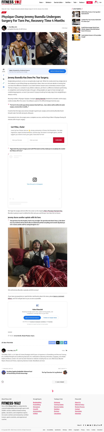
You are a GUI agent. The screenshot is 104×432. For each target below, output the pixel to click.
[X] (85, 425)
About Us (78, 402)
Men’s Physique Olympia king (53, 211)
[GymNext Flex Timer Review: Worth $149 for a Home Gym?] (76, 22)
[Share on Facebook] (4, 75)
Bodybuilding (37, 402)
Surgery (32, 335)
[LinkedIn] (66, 350)
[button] (89, 2)
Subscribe (58, 140)
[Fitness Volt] (12, 2)
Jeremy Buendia (40, 98)
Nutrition (56, 409)
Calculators (57, 413)
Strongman (36, 407)
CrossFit (35, 409)
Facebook (32, 321)
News (4, 12)
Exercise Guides (59, 407)
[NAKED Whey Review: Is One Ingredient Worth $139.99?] (76, 14)
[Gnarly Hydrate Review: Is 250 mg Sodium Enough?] (76, 37)
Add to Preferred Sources (57, 71)
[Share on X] (4, 79)
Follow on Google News (50, 317)
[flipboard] (101, 425)
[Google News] (90, 425)
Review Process (80, 407)
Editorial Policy (79, 404)
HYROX (35, 413)
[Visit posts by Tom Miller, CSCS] (4, 350)
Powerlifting (37, 404)
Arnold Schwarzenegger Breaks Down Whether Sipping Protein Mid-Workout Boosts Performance (90, 29)
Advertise (78, 413)
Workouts (57, 402)
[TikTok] (97, 425)
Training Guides (59, 404)
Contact (77, 409)
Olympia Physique (26, 335)
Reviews (56, 411)
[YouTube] (88, 425)
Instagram (37, 321)
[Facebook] (83, 425)
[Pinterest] (95, 425)
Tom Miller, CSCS (13, 27)
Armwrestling (37, 411)
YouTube (50, 321)
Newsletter (78, 411)
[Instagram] (93, 425)
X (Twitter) (43, 321)
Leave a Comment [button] (60, 382)
